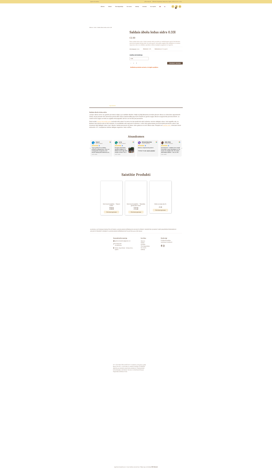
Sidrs (95, 27)
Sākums (103, 6)
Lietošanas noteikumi (166, 242)
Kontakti (144, 6)
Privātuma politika (166, 240)
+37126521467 (118, 243)
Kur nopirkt (153, 6)
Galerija (137, 6)
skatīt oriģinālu (127, 151)
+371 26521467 (148, 1)
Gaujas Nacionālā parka (104, 121)
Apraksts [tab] (112, 106)
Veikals (110, 6)
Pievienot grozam (175, 63)
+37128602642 (118, 245)
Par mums (129, 6)
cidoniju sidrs (167, 125)
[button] (182, 148)
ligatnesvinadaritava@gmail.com (122, 241)
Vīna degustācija (119, 6)
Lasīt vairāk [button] (94, 154)
